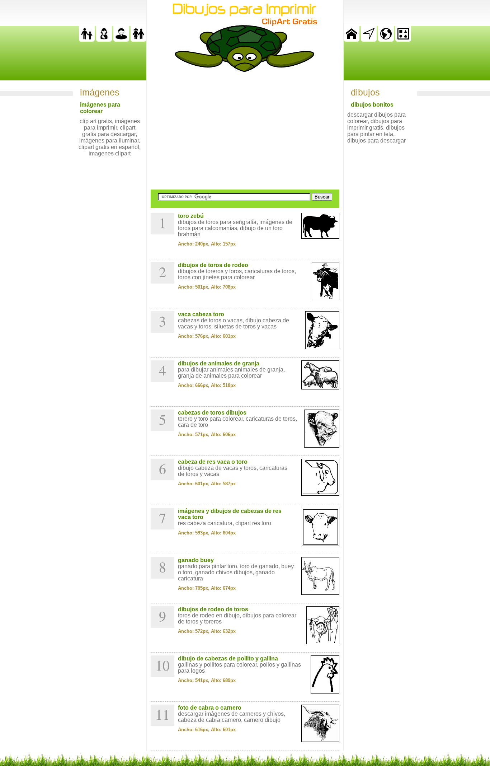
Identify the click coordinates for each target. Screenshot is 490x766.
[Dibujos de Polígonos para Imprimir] (403, 40)
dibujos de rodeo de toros (213, 609)
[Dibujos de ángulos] (369, 40)
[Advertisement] (245, 130)
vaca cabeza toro (201, 314)
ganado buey (196, 560)
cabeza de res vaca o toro (213, 462)
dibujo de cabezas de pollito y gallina (228, 658)
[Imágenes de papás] (121, 40)
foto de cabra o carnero (209, 708)
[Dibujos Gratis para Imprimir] (351, 40)
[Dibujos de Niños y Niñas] (138, 40)
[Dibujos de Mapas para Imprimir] (386, 40)
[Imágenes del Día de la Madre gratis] (104, 40)
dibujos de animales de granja (218, 363)
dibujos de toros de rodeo (213, 265)
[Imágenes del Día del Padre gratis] (87, 40)
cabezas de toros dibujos (212, 413)
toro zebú (191, 216)
